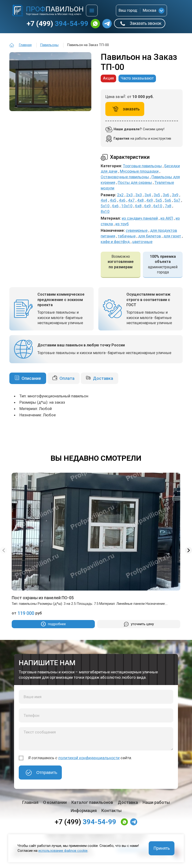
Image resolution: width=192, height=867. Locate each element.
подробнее (57, 624)
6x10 (157, 205)
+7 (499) (57, 23)
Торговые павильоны (142, 165)
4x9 (149, 200)
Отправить (46, 772)
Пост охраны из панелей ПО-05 (43, 597)
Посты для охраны (135, 182)
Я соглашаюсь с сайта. (80, 757)
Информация (84, 810)
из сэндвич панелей (140, 218)
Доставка (103, 378)
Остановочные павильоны (125, 176)
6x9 (147, 205)
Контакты (111, 810)
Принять (161, 848)
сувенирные (137, 230)
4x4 (104, 200)
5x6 (168, 200)
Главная (25, 45)
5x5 (158, 200)
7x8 (168, 205)
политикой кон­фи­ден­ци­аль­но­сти (89, 757)
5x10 (105, 205)
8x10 (105, 211)
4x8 (140, 200)
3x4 (147, 194)
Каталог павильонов (92, 802)
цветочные (142, 241)
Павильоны (49, 45)
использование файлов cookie (63, 851)
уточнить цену (142, 624)
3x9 (175, 194)
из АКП (166, 218)
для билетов (149, 236)
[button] (188, 550)
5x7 (177, 200)
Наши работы (156, 802)
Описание (31, 378)
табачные (127, 236)
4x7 (131, 200)
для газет (172, 236)
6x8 (138, 205)
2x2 (120, 194)
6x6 (115, 205)
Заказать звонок (145, 23)
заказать (131, 108)
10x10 (127, 205)
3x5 (157, 194)
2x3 (129, 194)
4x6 (122, 200)
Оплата (66, 378)
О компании (55, 802)
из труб (122, 223)
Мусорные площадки (139, 171)
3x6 (166, 194)
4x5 (113, 200)
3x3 (138, 194)
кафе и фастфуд (115, 241)
